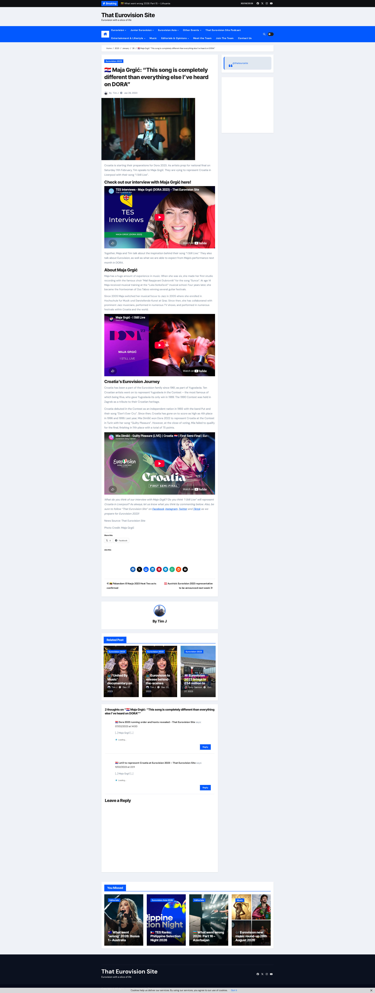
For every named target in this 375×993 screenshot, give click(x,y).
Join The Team (225, 38)
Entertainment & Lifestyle (127, 38)
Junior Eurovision (141, 30)
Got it (234, 990)
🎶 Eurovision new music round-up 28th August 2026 (251, 936)
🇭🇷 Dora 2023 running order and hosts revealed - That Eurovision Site (155, 722)
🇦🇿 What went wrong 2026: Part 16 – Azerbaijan (208, 936)
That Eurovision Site (128, 15)
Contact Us (245, 38)
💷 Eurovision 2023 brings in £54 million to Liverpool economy (195, 683)
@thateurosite (240, 63)
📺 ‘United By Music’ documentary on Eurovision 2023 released (119, 683)
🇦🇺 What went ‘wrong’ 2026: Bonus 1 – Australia (124, 936)
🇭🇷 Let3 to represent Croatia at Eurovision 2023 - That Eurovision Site (155, 762)
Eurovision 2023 (114, 61)
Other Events (191, 30)
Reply (205, 747)
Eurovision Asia (167, 30)
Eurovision (118, 30)
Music (153, 38)
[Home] (105, 34)
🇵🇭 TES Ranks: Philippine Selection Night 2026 (165, 936)
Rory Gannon (196, 687)
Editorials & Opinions (174, 38)
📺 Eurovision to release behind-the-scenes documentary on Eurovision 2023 (158, 683)
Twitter (183, 509)
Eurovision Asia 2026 (162, 900)
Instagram (171, 509)
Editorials (114, 900)
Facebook (158, 509)
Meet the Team (202, 38)
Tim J (116, 92)
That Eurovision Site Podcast (223, 30)
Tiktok (196, 509)
